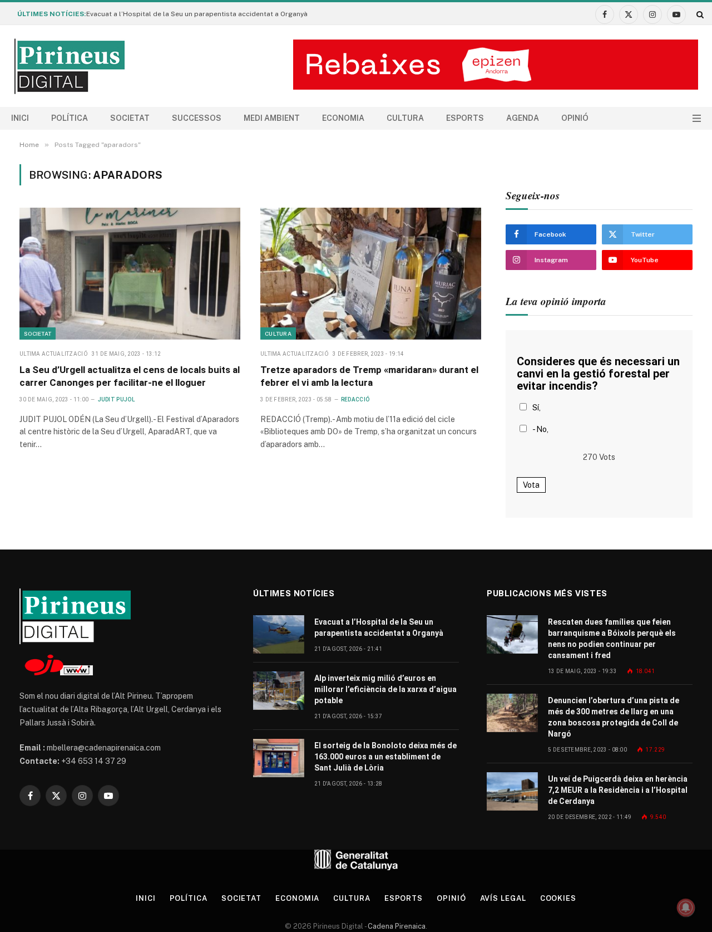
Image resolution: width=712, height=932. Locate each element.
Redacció (355, 399)
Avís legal (503, 898)
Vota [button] (531, 484)
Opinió (575, 118)
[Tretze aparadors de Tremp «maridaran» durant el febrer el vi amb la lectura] (370, 273)
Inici (20, 118)
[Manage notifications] (686, 907)
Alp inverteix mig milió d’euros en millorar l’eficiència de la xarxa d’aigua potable (385, 689)
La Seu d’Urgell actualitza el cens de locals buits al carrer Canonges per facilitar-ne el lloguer (129, 376)
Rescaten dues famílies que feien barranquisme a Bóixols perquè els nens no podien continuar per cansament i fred (612, 638)
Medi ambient (272, 118)
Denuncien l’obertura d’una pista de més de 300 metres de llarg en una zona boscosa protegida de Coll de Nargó (613, 717)
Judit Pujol (116, 399)
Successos (196, 118)
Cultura (405, 118)
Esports (465, 118)
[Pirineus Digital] (69, 66)
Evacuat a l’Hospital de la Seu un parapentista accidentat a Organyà (197, 14)
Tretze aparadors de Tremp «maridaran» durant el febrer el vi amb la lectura (369, 376)
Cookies (558, 898)
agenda (522, 118)
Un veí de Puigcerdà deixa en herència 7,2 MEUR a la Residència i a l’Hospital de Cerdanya (618, 790)
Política (69, 118)
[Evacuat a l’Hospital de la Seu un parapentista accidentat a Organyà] (278, 634)
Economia (343, 118)
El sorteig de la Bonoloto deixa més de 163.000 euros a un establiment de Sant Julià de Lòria (385, 756)
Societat (130, 118)
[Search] (699, 14)
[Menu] (697, 118)
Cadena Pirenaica (396, 926)
